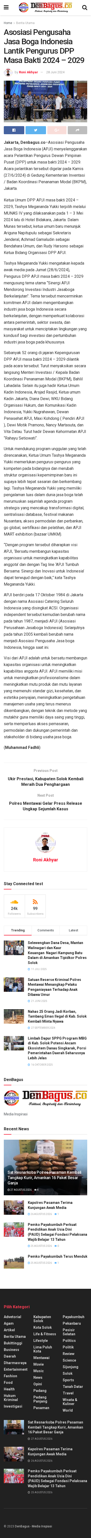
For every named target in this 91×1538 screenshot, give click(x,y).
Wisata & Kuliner (70, 1402)
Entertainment (16, 1369)
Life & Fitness (44, 1334)
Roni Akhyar (28, 72)
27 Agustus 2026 (21, 1189)
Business (11, 1350)
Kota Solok (42, 1327)
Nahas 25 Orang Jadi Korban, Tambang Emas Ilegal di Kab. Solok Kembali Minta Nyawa (57, 1016)
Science (69, 1360)
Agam (9, 1323)
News (37, 1377)
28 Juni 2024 (55, 72)
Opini (37, 1384)
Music (38, 1371)
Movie (38, 1364)
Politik (68, 1347)
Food (8, 1383)
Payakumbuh (73, 1317)
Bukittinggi (13, 1343)
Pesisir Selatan (69, 1332)
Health (9, 1389)
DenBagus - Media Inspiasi (33, 1526)
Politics (69, 1341)
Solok (68, 1373)
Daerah (10, 1356)
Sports (68, 1380)
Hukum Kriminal (11, 1398)
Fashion (10, 1376)
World (68, 1410)
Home (8, 23)
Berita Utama (25, 23)
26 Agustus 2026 (41, 1214)
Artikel (9, 1330)
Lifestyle (40, 1341)
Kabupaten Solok (42, 1319)
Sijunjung (70, 1367)
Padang (40, 1391)
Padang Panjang (40, 1399)
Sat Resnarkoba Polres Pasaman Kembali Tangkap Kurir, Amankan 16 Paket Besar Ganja (44, 1177)
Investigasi (13, 1406)
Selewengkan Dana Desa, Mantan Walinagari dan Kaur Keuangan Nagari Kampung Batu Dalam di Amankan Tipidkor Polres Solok (57, 953)
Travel (68, 1393)
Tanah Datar (73, 1387)
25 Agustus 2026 (41, 1246)
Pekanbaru (72, 1323)
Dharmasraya (15, 1363)
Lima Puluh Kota (42, 1349)
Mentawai (41, 1358)
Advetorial (12, 1317)
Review (68, 1354)
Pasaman (41, 1408)
